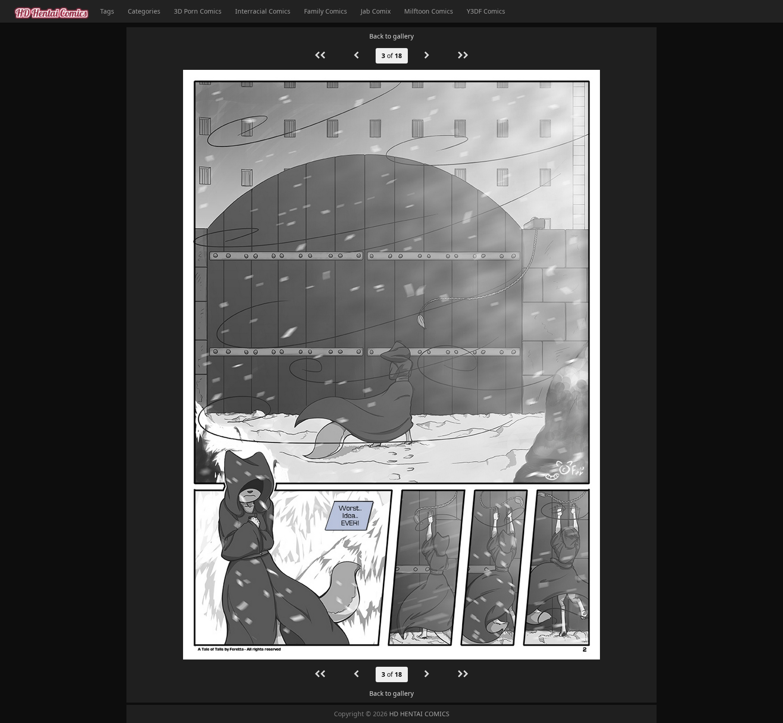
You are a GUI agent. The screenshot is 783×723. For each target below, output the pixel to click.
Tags (107, 11)
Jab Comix (376, 11)
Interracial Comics (262, 11)
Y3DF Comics (486, 11)
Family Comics (325, 11)
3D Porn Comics (198, 11)
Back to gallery (391, 36)
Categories (144, 11)
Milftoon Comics (428, 11)
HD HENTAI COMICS (419, 713)
